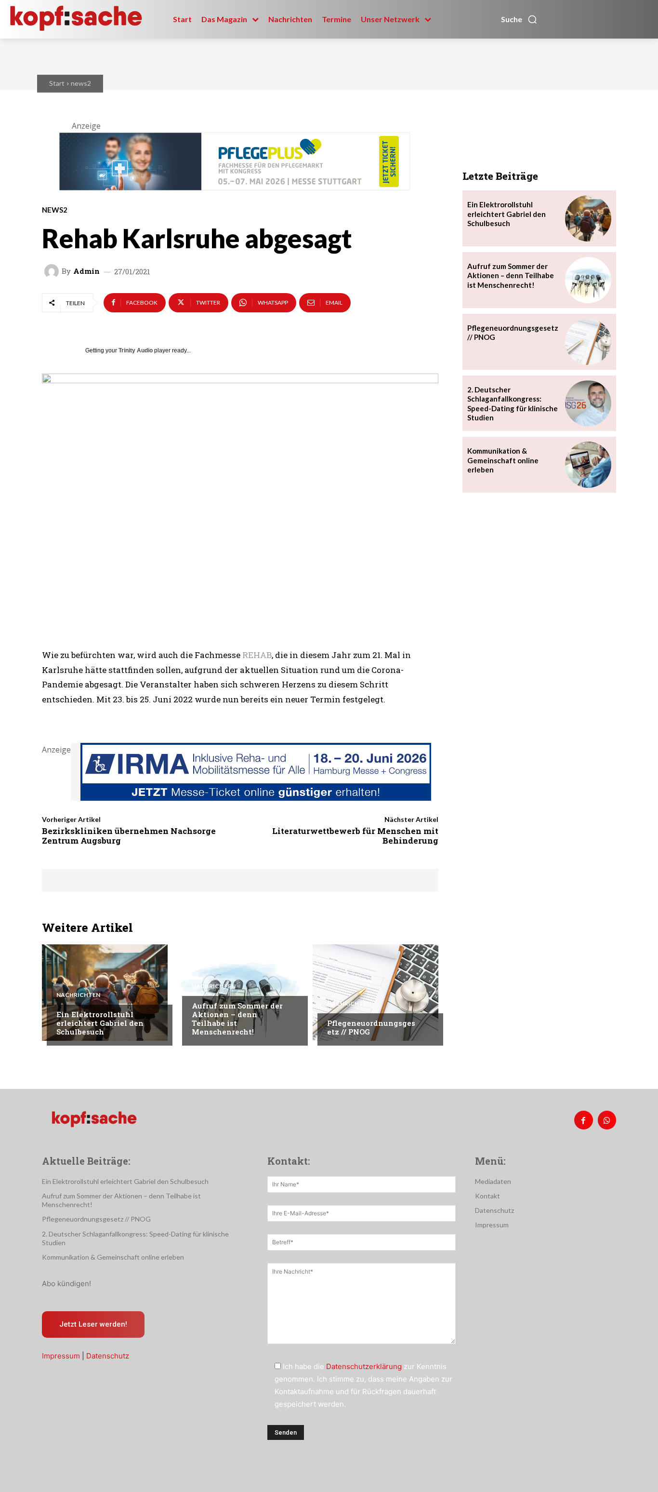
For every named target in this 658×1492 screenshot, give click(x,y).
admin (86, 271)
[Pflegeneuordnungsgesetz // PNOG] (375, 992)
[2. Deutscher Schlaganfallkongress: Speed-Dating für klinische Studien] (588, 403)
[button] (519, 19)
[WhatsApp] (607, 1120)
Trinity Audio (135, 350)
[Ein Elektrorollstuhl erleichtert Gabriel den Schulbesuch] (105, 992)
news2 (81, 83)
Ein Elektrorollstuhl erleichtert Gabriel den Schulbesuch (100, 1022)
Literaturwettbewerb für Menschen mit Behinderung (355, 835)
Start (57, 83)
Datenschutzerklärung (364, 1366)
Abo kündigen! (66, 1283)
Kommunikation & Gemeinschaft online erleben (503, 460)
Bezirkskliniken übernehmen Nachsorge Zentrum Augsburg (129, 835)
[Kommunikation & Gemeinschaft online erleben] (588, 465)
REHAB (257, 654)
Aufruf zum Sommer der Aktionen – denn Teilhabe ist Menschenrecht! (237, 1018)
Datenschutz (107, 1355)
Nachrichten (78, 995)
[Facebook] (583, 1120)
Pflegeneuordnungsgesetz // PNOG (371, 1027)
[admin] (53, 271)
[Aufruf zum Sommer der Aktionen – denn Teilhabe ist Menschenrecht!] (240, 992)
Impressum (61, 1355)
